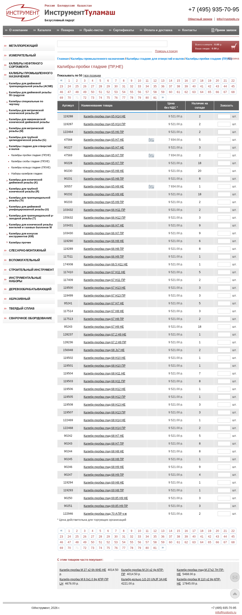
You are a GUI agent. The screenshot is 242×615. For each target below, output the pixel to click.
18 (201, 80)
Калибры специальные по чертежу (26, 103)
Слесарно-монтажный (27, 250)
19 (209, 80)
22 (233, 80)
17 (194, 80)
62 (186, 92)
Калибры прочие (20, 242)
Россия (50, 5)
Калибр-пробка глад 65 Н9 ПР (104, 202)
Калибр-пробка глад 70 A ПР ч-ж (105, 513)
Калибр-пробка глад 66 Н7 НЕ (104, 225)
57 (147, 92)
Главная (63, 58)
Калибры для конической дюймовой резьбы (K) (25, 181)
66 (217, 92)
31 (123, 86)
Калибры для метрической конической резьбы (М (26, 112)
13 (162, 80)
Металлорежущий (23, 45)
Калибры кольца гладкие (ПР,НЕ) (31, 167)
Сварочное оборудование (30, 318)
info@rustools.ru (228, 19)
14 (170, 80)
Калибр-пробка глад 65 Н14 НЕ (104, 116)
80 (147, 97)
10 (139, 80)
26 (84, 86)
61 (178, 92)
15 (178, 80)
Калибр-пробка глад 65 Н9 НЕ (104, 186)
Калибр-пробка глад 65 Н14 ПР (104, 124)
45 (233, 86)
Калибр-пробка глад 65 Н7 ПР (104, 155)
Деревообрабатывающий (30, 289)
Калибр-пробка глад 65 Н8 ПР (104, 178)
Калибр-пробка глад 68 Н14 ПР (104, 428)
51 (100, 92)
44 (225, 86)
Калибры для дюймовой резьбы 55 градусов (30, 94)
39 (186, 86)
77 (123, 97)
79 (139, 97)
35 (155, 86)
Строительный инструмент (31, 269)
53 (116, 92)
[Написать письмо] (235, 577)
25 (77, 86)
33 (139, 86)
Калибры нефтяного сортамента (26, 65)
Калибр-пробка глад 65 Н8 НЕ (104, 171)
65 (209, 92)
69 (61, 97)
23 (61, 86)
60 (170, 92)
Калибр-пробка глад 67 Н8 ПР (104, 319)
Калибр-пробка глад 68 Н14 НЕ (104, 420)
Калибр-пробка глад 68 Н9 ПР (104, 474)
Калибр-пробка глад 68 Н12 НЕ (104, 389)
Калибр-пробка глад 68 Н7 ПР (104, 443)
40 (194, 86)
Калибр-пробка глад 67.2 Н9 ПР (105, 342)
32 (131, 86)
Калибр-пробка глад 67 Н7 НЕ (104, 303)
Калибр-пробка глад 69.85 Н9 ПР (106, 506)
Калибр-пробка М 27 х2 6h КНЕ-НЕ (83, 570)
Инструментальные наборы (25, 279)
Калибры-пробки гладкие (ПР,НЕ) (31, 155)
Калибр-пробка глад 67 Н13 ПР (104, 295)
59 (162, 92)
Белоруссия (66, 5)
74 (100, 97)
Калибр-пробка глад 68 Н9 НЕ (104, 467)
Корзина (233, 58)
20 (217, 80)
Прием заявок (225, 30)
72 (84, 97)
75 (108, 97)
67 (225, 92)
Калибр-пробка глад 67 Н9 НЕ (104, 326)
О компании (18, 30)
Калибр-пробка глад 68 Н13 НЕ (104, 404)
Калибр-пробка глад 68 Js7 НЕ (104, 350)
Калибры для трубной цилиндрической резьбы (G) (27, 138)
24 (69, 86)
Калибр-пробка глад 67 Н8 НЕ (104, 311)
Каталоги (44, 30)
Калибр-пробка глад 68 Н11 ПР (104, 381)
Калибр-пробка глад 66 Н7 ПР (104, 233)
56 (139, 92)
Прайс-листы (93, 30)
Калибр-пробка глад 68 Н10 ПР (104, 365)
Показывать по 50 (69, 75)
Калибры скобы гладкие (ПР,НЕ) (30, 161)
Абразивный (19, 299)
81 (155, 97)
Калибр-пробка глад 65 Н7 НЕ (104, 139)
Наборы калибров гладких (27, 173)
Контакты (189, 30)
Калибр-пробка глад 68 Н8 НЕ (104, 451)
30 (116, 86)
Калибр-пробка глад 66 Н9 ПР (104, 256)
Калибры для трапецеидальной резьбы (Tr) (29, 199)
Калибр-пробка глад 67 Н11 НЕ (104, 272)
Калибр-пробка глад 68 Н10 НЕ (104, 358)
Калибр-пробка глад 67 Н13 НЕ (104, 287)
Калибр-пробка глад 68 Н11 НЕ (104, 373)
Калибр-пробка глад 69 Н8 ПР (104, 490)
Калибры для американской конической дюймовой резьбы (29, 120)
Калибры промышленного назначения (30, 75)
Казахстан (84, 5)
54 (123, 92)
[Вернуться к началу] (235, 593)
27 (92, 86)
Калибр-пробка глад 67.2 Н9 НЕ (105, 334)
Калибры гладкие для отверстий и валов (30, 147)
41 (201, 86)
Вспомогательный (24, 260)
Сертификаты (123, 30)
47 (69, 92)
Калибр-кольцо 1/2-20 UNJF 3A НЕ (144, 579)
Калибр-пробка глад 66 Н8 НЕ (104, 241)
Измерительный (22, 55)
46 (61, 92)
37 (170, 86)
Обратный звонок (200, 19)
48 (77, 92)
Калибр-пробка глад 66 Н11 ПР (104, 210)
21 (225, 80)
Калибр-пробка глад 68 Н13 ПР (104, 412)
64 (201, 92)
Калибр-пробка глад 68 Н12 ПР (104, 397)
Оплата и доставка (158, 30)
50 (92, 92)
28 (100, 86)
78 (131, 97)
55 (131, 92)
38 (178, 86)
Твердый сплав (22, 308)
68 (233, 92)
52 (108, 92)
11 (147, 80)
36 (162, 86)
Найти (176, 44)
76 (116, 97)
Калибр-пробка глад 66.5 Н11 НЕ (106, 264)
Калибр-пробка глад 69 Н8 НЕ (104, 482)
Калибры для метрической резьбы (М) (26, 129)
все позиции (92, 75)
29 (108, 86)
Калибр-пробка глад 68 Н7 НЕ (104, 435)
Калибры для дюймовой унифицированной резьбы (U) (29, 208)
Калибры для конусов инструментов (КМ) (23, 235)
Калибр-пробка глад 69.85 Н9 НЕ (106, 498)
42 (209, 86)
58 (155, 92)
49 (84, 92)
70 (69, 97)
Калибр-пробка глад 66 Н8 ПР (104, 248)
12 (155, 80)
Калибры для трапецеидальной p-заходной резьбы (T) (31, 217)
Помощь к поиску (166, 51)
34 (147, 86)
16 (186, 80)
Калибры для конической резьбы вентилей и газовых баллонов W (31, 226)
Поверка (67, 30)
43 (217, 86)
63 (194, 92)
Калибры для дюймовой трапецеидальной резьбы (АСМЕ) (31, 85)
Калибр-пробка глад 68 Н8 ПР (104, 459)
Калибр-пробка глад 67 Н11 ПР (104, 280)
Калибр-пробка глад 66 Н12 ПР (104, 217)
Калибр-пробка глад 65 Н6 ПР (104, 132)
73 (92, 97)
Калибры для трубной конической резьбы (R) (24, 190)
